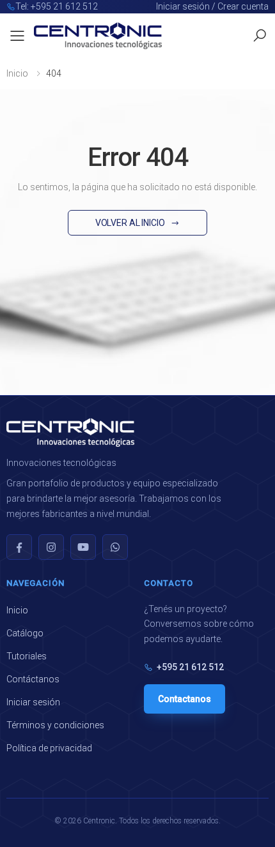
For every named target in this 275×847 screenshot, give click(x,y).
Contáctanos (32, 679)
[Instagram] (51, 547)
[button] (260, 35)
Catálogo (24, 633)
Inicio (17, 73)
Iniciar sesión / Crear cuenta (212, 6)
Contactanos (184, 699)
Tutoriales (26, 656)
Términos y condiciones (55, 725)
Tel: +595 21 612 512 (56, 6)
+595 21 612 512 (190, 667)
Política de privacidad (49, 748)
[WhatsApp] (115, 547)
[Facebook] (19, 547)
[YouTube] (83, 547)
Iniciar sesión (33, 702)
